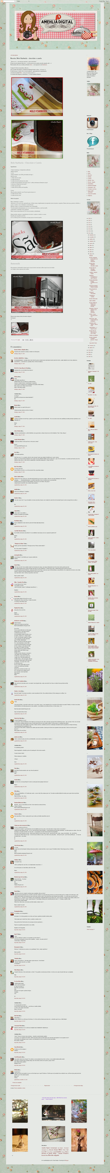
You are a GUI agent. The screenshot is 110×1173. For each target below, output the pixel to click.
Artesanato (44, 1150)
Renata (16, 405)
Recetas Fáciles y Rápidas (20, 349)
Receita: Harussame (93, 298)
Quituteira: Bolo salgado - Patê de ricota (93, 324)
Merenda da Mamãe (92, 185)
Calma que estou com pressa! (20, 825)
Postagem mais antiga (78, 1085)
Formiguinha (17, 911)
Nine (15, 768)
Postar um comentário (17, 1082)
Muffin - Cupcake (57, 1153)
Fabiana (16, 376)
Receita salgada (53, 1155)
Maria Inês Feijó (17, 718)
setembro (92, 241)
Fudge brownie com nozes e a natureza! (93, 479)
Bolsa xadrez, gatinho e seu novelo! (93, 574)
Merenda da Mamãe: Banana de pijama (93, 286)
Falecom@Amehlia (92, 193)
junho (91, 247)
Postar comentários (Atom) (19, 1088)
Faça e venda (53, 1151)
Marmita (63, 1151)
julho (91, 245)
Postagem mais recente (15, 1085)
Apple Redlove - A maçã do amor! (93, 328)
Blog (89, 171)
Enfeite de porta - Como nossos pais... (92, 442)
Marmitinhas (90, 183)
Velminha (16, 958)
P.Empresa (65, 1153)
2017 (89, 222)
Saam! (15, 565)
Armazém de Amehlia (92, 296)
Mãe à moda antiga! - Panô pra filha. (93, 611)
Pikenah (91, 255)
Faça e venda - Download (91, 191)
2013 (89, 229)
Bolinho (56, 1150)
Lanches (89, 178)
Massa (66, 1152)
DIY (45, 1152)
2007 (89, 356)
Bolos (89, 173)
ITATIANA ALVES (18, 620)
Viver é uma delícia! (91, 550)
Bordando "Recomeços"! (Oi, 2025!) (93, 372)
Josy (15, 452)
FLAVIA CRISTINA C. (19, 358)
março (91, 253)
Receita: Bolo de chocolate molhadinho (92, 269)
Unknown (16, 814)
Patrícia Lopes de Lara (19, 877)
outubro (91, 239)
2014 (89, 226)
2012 (89, 231)
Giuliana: (16, 859)
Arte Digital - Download (63, 1148)
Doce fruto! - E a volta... (92, 394)
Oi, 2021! (90, 383)
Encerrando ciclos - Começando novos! (91, 502)
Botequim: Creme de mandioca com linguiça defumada (93, 310)
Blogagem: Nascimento (92, 292)
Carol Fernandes (18, 1057)
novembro (92, 237)
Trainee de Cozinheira (19, 681)
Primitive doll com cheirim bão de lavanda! (93, 598)
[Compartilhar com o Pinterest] (32, 340)
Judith (15, 489)
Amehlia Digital (46, 1148)
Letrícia (16, 779)
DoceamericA (17, 947)
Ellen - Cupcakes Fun (19, 582)
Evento (48, 1151)
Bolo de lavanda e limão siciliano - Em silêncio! (92, 562)
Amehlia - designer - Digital (93, 272)
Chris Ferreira (17, 845)
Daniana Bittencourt (18, 802)
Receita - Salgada (91, 182)
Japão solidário (92, 300)
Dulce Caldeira (17, 476)
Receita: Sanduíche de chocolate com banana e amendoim (93, 259)
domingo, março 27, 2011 (19, 353)
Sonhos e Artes (17, 691)
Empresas (90, 195)
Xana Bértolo (17, 1047)
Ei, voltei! (90, 418)
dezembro (92, 235)
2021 (89, 220)
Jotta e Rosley (17, 431)
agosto (91, 243)
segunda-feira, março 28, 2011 (20, 485)
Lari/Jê (15, 416)
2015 (89, 224)
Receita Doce (45, 1155)
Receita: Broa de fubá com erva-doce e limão (93, 332)
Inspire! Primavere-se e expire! (93, 622)
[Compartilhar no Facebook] (31, 340)
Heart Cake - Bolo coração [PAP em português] (93, 320)
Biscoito (51, 1150)
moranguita (17, 555)
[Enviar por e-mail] (26, 340)
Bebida (47, 1150)
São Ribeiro (17, 520)
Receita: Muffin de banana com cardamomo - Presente (93, 304)
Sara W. (16, 934)
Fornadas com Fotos (92, 189)
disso (31, 64)
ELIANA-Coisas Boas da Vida (21, 368)
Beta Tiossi (16, 466)
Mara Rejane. (17, 970)
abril (91, 251)
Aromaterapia (53, 1148)
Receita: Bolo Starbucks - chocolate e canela (93, 264)
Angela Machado (18, 439)
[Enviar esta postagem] (23, 339)
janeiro (91, 347)
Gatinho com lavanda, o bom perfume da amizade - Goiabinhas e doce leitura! (93, 660)
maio (91, 249)
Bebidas (89, 176)
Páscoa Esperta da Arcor (93, 289)
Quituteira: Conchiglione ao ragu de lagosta (93, 277)
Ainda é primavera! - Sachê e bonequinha (93, 538)
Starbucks (44, 64)
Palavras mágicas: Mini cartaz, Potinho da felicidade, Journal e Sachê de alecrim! (93, 647)
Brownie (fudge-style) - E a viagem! (93, 586)
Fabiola (16, 1070)
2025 (89, 218)
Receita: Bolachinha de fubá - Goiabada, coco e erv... (93, 281)
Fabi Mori (16, 1015)
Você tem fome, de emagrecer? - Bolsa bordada (93, 515)
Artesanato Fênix (18, 1025)
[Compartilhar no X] (29, 340)
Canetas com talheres (93, 335)
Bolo (60, 1150)
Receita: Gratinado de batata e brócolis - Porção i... (93, 339)
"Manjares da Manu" (19, 543)
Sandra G (16, 498)
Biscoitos (90, 175)
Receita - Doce (91, 180)
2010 (89, 350)
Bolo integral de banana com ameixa (93, 454)
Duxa (21, 72)
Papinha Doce (17, 608)
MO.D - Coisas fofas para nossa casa (93, 315)
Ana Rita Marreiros (18, 530)
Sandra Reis (17, 699)
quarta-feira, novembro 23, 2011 (21, 1079)
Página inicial (47, 1085)
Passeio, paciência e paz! (92, 526)
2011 (89, 233)
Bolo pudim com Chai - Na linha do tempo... (93, 406)
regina (15, 511)
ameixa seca (17, 737)
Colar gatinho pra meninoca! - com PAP (93, 467)
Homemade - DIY (91, 187)
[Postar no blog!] (27, 340)
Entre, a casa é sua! (91, 490)
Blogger (66, 1160)
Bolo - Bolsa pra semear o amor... (93, 430)
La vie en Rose (17, 981)
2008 (89, 354)
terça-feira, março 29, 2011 (19, 929)
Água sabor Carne (93, 343)
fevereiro (91, 345)
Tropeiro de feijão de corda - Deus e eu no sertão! (93, 634)
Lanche (58, 1152)
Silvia (15, 791)
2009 (89, 352)
